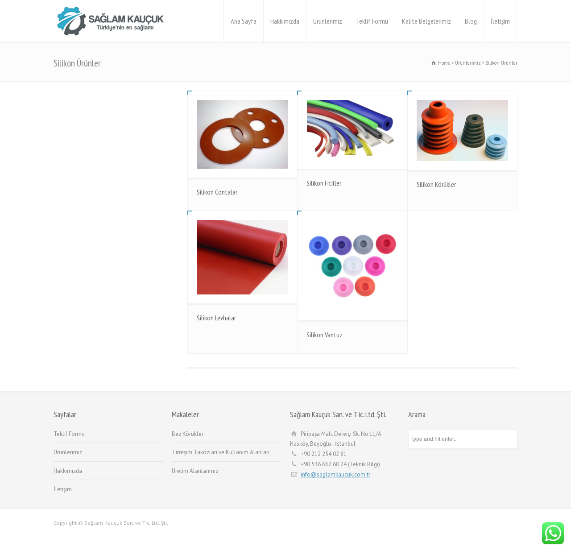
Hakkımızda (284, 21)
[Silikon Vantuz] (352, 265)
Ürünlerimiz (327, 21)
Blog (471, 21)
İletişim (500, 21)
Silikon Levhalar (216, 317)
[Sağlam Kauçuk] (113, 21)
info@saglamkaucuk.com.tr (335, 474)
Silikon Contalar (217, 191)
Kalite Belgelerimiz (426, 21)
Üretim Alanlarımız (195, 471)
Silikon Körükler (436, 184)
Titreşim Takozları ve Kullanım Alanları (220, 452)
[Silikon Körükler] (462, 130)
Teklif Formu (372, 21)
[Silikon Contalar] (242, 134)
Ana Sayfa (244, 21)
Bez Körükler (187, 434)
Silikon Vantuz (324, 334)
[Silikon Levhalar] (242, 257)
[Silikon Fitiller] (352, 130)
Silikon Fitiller (323, 182)
